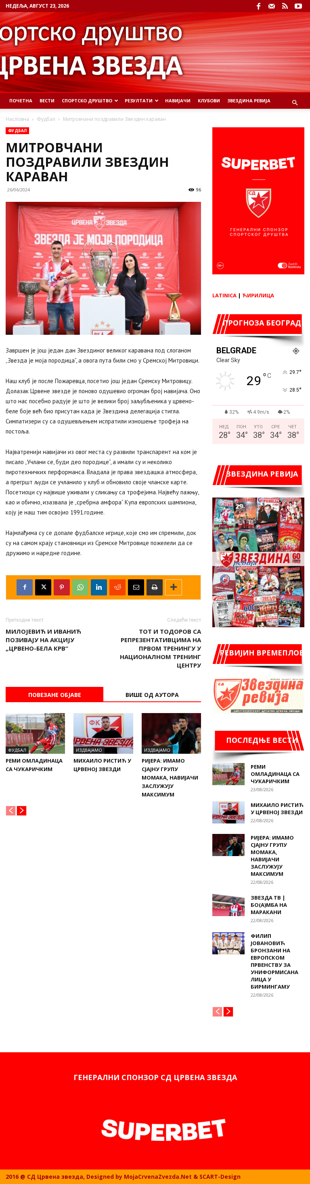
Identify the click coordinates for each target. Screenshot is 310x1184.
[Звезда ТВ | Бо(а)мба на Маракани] (228, 905)
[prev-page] (11, 811)
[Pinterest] (62, 587)
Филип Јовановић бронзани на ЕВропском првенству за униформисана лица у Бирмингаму (274, 961)
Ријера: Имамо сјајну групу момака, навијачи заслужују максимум (170, 777)
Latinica (224, 295)
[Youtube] (298, 6)
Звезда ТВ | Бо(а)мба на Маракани (269, 905)
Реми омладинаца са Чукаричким (275, 774)
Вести (47, 100)
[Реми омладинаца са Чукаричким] (35, 733)
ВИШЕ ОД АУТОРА (152, 695)
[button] (294, 103)
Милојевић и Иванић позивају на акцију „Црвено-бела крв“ (43, 639)
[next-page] (22, 811)
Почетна (20, 100)
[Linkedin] (99, 587)
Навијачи (178, 100)
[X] (43, 587)
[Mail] (272, 6)
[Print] (155, 587)
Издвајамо (89, 750)
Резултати (139, 100)
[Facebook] (258, 6)
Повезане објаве (54, 695)
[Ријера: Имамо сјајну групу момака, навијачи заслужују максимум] (171, 733)
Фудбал (46, 119)
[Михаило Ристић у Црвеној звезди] (103, 733)
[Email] (136, 587)
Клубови (209, 100)
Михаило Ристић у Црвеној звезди (277, 808)
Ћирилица (258, 295)
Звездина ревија (248, 100)
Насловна (17, 119)
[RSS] (285, 6)
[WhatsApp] (80, 587)
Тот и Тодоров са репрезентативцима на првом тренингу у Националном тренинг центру (160, 648)
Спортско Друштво (87, 100)
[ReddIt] (117, 587)
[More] (173, 587)
